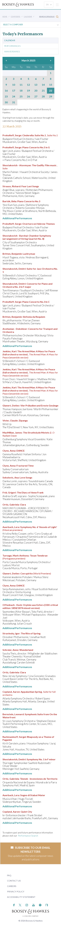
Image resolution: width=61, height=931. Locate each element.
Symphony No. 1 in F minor (41, 759)
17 (13, 90)
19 (28, 90)
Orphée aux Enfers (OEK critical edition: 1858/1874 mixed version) (30, 606)
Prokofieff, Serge (12, 135)
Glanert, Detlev (11, 405)
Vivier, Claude (10, 420)
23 (6, 96)
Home (4, 16)
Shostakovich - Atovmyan (17, 165)
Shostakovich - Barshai (15, 235)
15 (50, 84)
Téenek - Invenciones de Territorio (38, 778)
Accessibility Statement (21, 897)
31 (13, 102)
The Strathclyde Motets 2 (37, 432)
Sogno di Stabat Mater (32, 795)
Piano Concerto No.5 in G (36, 147)
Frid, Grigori (9, 492)
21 (43, 90)
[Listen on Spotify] (40, 904)
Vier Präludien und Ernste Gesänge (39, 405)
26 (28, 96)
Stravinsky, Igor (11, 633)
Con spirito (26, 573)
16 (6, 90)
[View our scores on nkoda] (47, 904)
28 (43, 96)
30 (6, 102)
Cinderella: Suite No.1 (34, 135)
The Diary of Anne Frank (30, 492)
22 (50, 90)
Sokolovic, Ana (11, 477)
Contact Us (14, 880)
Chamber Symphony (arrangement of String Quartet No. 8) (27, 237)
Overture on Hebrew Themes (38, 223)
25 (21, 96)
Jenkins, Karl (9, 351)
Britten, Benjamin (12, 253)
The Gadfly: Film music (44, 165)
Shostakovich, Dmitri (14, 268)
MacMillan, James (12, 432)
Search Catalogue (46, 16)
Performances (12, 46)
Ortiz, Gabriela (11, 504)
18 (21, 90)
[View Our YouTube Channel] (33, 904)
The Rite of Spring (30, 633)
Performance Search (28, 835)
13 (35, 84)
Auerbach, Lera (11, 527)
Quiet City (26, 811)
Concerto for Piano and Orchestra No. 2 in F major (27, 285)
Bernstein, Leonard (13, 714)
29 (50, 96)
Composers (15, 16)
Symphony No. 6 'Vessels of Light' (38, 527)
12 (28, 84)
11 (21, 84)
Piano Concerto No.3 (28, 201)
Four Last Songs (30, 186)
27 (35, 96)
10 (13, 84)
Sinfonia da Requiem (34, 316)
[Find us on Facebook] (14, 904)
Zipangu (23, 420)
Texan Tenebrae (39, 555)
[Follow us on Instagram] (26, 904)
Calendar (28, 16)
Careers (11, 886)
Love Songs (26, 477)
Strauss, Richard (11, 186)
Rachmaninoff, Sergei (14, 736)
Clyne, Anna (9, 450)
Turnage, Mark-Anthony (16, 555)
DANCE (20, 450)
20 (35, 90)
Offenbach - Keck (12, 604)
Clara (23, 504)
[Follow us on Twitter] (20, 904)
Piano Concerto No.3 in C (36, 301)
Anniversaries (12, 51)
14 (43, 84)
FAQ (9, 875)
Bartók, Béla (9, 201)
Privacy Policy (15, 891)
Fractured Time (25, 465)
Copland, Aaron (11, 691)
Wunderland (26, 649)
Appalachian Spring (31, 691)
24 (13, 96)
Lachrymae (29, 253)
